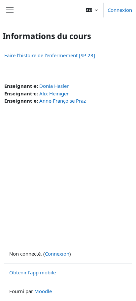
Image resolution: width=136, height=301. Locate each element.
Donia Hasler (54, 86)
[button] (92, 10)
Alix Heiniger (54, 93)
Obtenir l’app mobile (32, 272)
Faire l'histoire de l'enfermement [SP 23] (49, 55)
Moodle (43, 291)
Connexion (120, 10)
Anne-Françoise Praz (62, 100)
